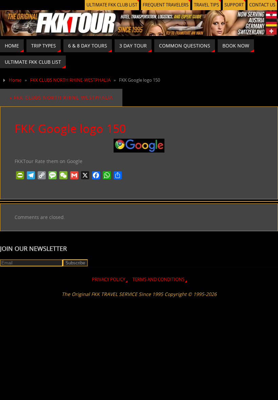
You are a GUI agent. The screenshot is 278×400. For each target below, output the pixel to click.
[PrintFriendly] (20, 175)
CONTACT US (262, 5)
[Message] (52, 175)
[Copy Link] (41, 175)
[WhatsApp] (106, 175)
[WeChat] (63, 175)
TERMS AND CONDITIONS (158, 279)
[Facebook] (96, 175)
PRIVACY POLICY (108, 279)
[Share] (117, 175)
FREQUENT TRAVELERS (165, 5)
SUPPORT (234, 5)
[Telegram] (30, 175)
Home (15, 80)
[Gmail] (74, 175)
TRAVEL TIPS (206, 5)
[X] (85, 175)
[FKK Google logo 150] (139, 146)
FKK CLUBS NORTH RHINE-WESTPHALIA (70, 80)
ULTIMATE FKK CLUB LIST (111, 5)
